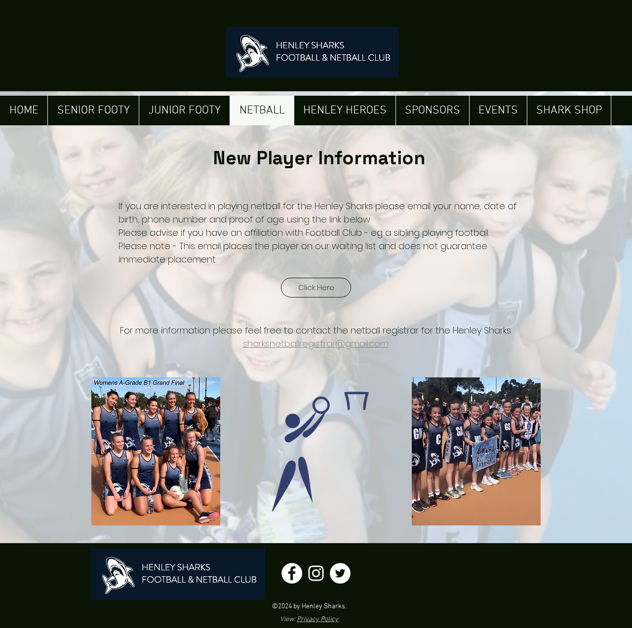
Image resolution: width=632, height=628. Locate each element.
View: (309, 619)
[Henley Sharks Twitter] (340, 573)
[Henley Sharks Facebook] (291, 573)
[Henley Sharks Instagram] (316, 573)
